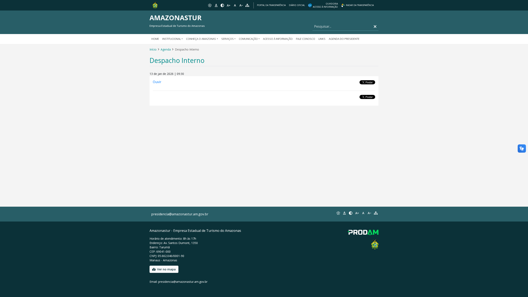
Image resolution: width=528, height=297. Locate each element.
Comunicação (248, 39)
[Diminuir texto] (241, 5)
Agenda (166, 49)
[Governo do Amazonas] (155, 5)
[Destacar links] (216, 5)
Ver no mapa (166, 269)
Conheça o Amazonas (201, 39)
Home (155, 39)
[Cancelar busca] (375, 26)
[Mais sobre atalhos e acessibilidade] (338, 213)
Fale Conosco (305, 39)
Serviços (227, 39)
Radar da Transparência (360, 5)
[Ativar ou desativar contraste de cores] (222, 5)
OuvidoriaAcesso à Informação (325, 5)
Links (321, 39)
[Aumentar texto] (228, 5)
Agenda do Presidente (344, 39)
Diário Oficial (297, 5)
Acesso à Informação (278, 39)
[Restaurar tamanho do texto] (235, 5)
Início (153, 49)
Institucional (171, 39)
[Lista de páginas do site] (375, 213)
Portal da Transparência (271, 5)
